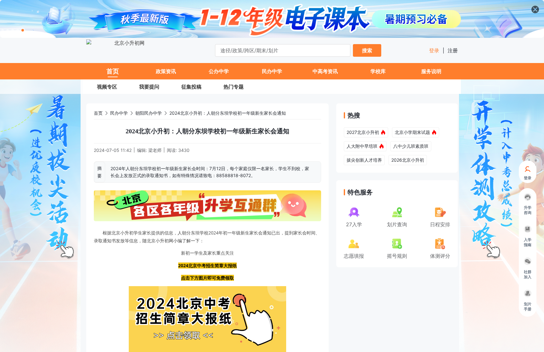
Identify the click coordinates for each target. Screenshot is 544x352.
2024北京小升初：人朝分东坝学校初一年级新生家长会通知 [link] (227, 113)
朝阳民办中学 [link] (148, 113)
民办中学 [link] (119, 113)
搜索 (367, 50)
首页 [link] (98, 113)
